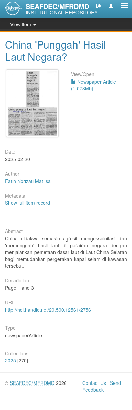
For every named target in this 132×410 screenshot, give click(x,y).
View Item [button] (21, 24)
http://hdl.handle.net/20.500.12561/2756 (48, 309)
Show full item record (27, 202)
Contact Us (94, 382)
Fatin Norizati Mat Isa (28, 181)
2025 (10, 360)
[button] (98, 6)
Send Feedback (101, 386)
